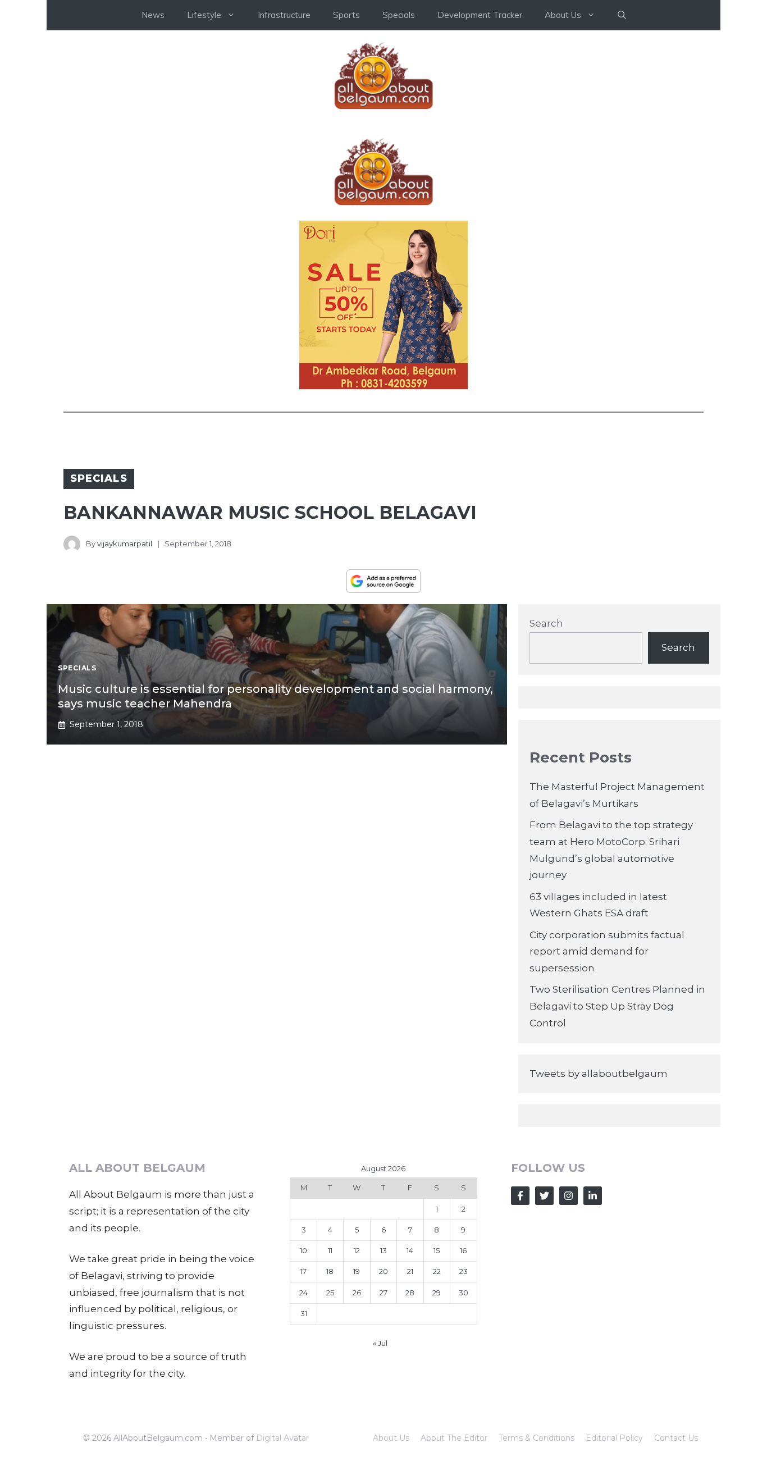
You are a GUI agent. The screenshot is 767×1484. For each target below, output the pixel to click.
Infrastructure (284, 15)
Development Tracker (479, 15)
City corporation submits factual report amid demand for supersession (606, 951)
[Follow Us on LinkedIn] (592, 1195)
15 (436, 1250)
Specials (398, 15)
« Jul (380, 1343)
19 (356, 1271)
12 (357, 1250)
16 (463, 1250)
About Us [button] (563, 15)
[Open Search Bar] (621, 15)
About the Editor (454, 1438)
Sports (346, 15)
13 (383, 1250)
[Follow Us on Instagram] (568, 1195)
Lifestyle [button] (204, 15)
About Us (391, 1438)
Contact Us (676, 1438)
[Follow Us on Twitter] (544, 1195)
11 (330, 1250)
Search (546, 623)
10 (303, 1250)
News (153, 15)
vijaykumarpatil (124, 543)
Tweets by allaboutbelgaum (598, 1073)
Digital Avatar (282, 1438)
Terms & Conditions (536, 1438)
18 (330, 1271)
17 (303, 1271)
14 (410, 1250)
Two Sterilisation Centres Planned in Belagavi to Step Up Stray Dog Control (617, 1006)
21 (410, 1271)
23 (463, 1271)
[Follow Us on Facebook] (520, 1195)
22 (437, 1271)
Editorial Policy (614, 1438)
